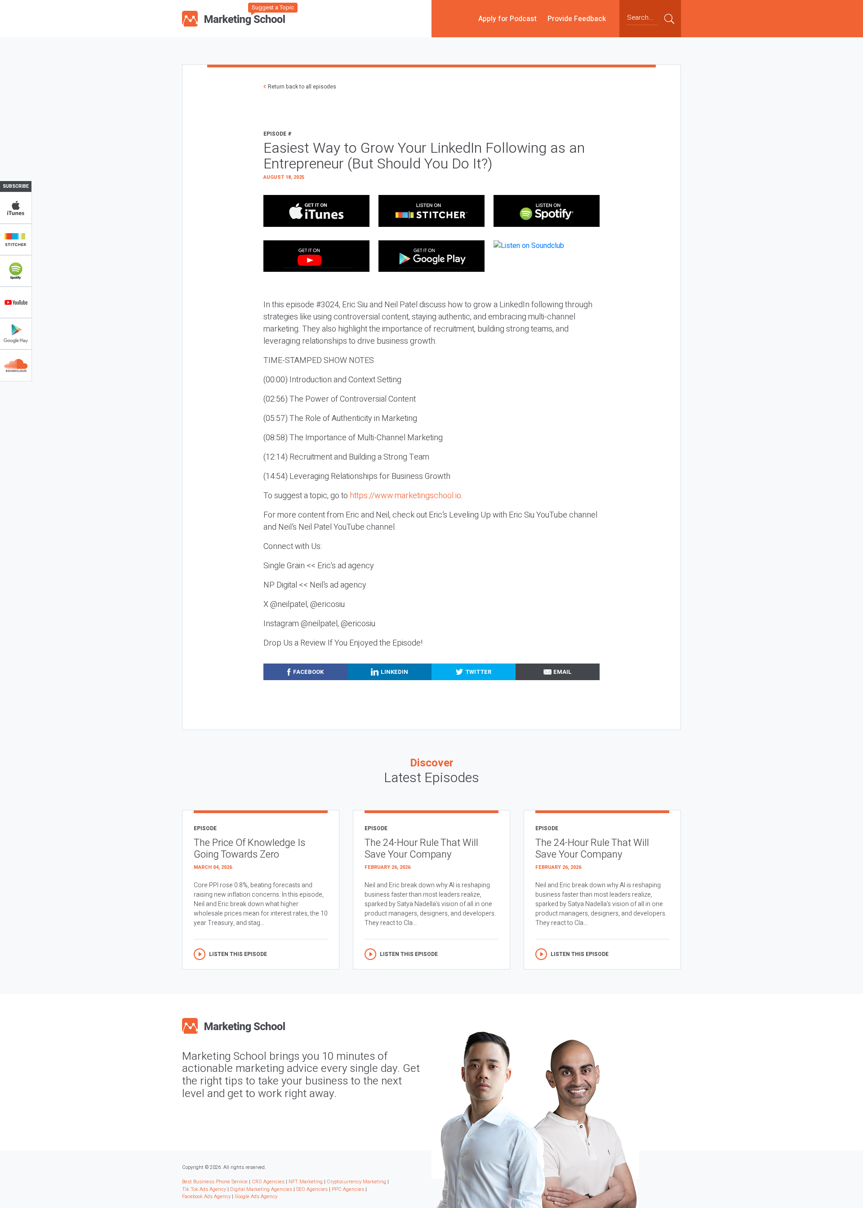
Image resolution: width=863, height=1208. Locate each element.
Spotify (15, 271)
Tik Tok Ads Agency (204, 1189)
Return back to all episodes (302, 87)
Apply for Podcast (507, 18)
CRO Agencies (268, 1182)
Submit (669, 18)
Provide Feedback (576, 18)
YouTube (15, 302)
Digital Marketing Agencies (261, 1189)
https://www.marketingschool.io (405, 496)
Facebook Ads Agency (206, 1196)
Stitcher (15, 239)
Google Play (15, 334)
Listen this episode (238, 954)
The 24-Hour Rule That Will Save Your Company (421, 849)
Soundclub (15, 365)
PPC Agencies (348, 1189)
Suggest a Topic (273, 7)
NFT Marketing (306, 1182)
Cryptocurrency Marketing (356, 1182)
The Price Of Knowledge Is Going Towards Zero (249, 849)
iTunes (15, 208)
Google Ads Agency (256, 1196)
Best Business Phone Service (215, 1182)
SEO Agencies (312, 1189)
